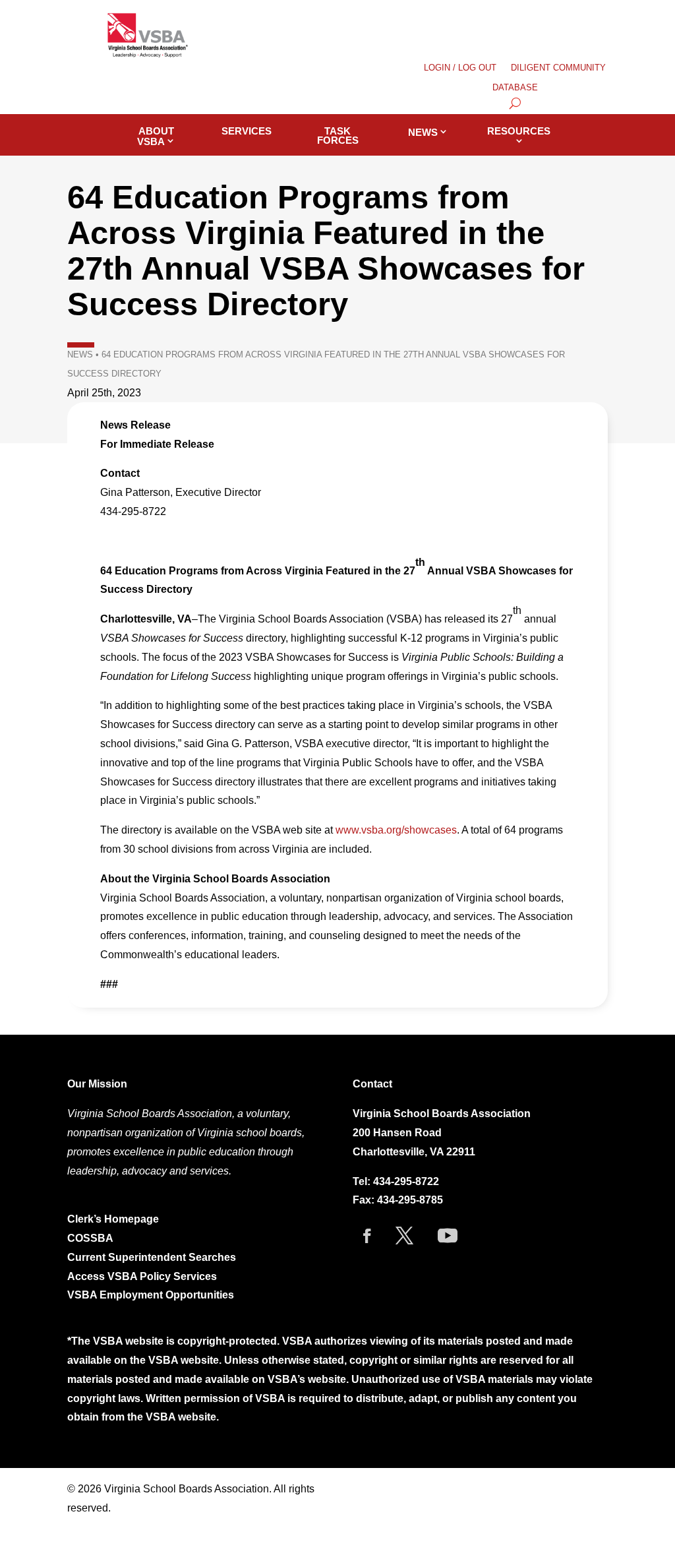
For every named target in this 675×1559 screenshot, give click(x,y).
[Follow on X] (405, 1236)
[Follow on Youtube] (447, 1236)
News (423, 132)
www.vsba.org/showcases (396, 830)
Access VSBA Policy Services (143, 1276)
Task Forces (338, 135)
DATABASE (515, 87)
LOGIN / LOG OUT (460, 68)
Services (246, 131)
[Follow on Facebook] (367, 1235)
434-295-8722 (406, 1181)
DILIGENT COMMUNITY (558, 68)
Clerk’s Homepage (113, 1219)
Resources (518, 131)
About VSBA (155, 136)
